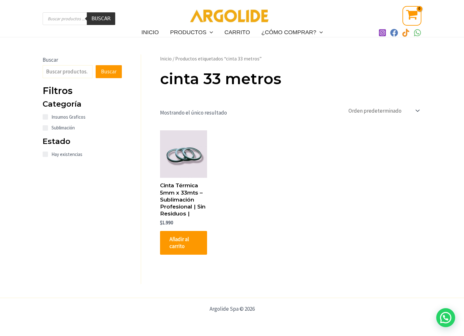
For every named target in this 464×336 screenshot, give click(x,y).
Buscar (101, 18)
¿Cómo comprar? (288, 32)
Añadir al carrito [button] (179, 243)
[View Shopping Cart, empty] (411, 16)
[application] (209, 32)
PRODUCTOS (188, 32)
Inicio (150, 32)
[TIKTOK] (406, 33)
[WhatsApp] (417, 33)
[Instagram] (382, 33)
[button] (445, 317)
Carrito (237, 32)
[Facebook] (394, 33)
